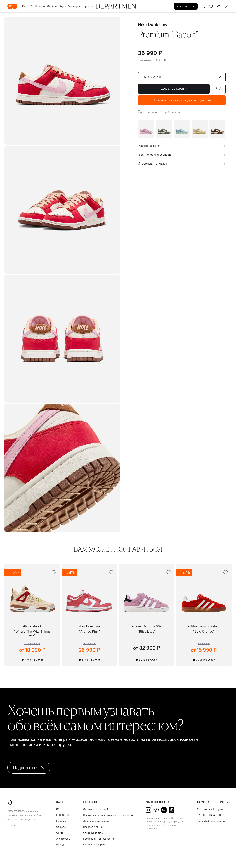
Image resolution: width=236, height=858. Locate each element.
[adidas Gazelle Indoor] (204, 592)
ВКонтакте (164, 810)
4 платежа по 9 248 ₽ (152, 60)
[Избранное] (211, 6)
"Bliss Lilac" (146, 631)
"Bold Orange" (203, 631)
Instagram (148, 810)
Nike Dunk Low (152, 24)
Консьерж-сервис (186, 6)
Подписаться (25, 767)
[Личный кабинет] (227, 6)
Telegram (156, 810)
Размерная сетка (149, 145)
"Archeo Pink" (89, 631)
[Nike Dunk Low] (164, 129)
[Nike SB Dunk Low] (182, 129)
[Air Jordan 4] (32, 592)
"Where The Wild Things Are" (32, 633)
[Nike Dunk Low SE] (146, 129)
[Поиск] (203, 6)
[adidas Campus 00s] (146, 592)
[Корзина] (219, 6)
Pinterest (171, 810)
